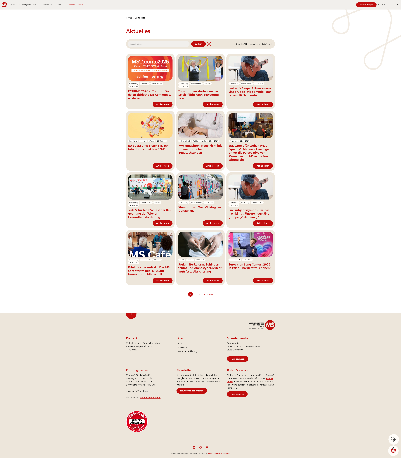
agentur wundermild (214, 453)
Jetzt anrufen (237, 394)
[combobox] (159, 44)
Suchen (198, 44)
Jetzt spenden (238, 359)
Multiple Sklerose (29, 4)
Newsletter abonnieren (387, 5)
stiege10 (227, 453)
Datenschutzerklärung (186, 351)
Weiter (210, 294)
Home (129, 17)
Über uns (13, 4)
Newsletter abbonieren (191, 391)
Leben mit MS (46, 4)
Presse (179, 343)
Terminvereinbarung (150, 397)
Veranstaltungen (366, 4)
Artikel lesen (162, 104)
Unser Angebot (74, 4)
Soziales (60, 4)
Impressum (181, 347)
